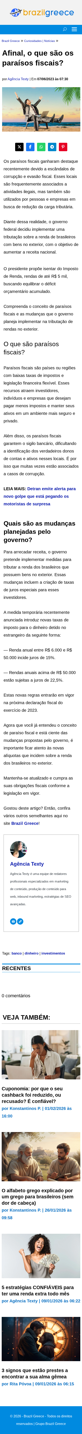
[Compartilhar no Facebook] (30, 147)
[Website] (20, 921)
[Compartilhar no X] (19, 147)
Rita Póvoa (20, 1384)
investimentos (53, 953)
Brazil (17, 823)
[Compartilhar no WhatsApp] (41, 147)
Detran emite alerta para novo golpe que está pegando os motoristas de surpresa (40, 496)
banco (17, 953)
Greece (31, 823)
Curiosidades (33, 41)
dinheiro (31, 953)
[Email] (13, 921)
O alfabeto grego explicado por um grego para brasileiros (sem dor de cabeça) (37, 1197)
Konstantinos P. (25, 1108)
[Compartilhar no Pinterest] (63, 147)
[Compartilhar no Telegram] (52, 147)
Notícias (49, 41)
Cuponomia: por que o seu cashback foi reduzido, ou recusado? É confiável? (32, 1095)
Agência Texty (18, 79)
